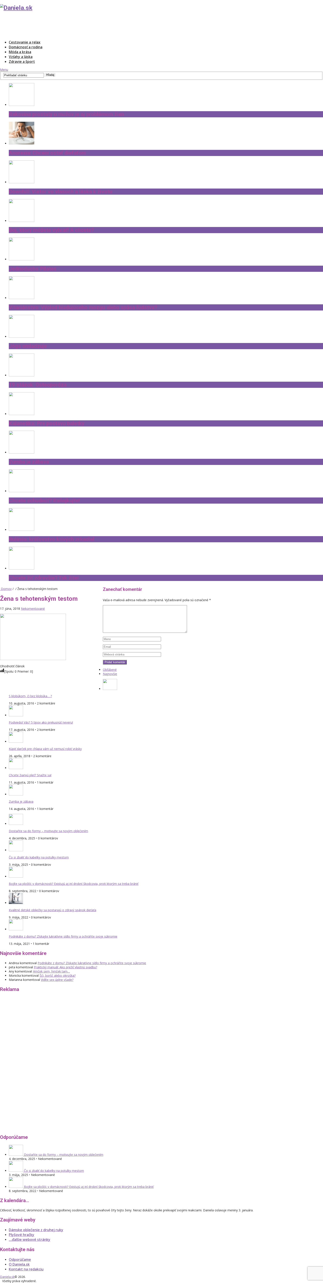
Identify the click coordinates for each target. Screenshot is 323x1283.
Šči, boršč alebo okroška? (58, 975)
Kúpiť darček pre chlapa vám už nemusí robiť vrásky (45, 749)
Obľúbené (110, 670)
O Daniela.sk (19, 1264)
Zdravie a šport (22, 61)
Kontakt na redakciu (26, 1269)
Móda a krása (20, 51)
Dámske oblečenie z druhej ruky (36, 1229)
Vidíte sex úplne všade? (57, 980)
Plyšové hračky (21, 1234)
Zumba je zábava (21, 801)
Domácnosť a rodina (25, 47)
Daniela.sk (7, 1277)
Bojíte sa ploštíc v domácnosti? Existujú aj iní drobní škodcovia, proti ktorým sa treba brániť (73, 884)
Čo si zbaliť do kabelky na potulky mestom (39, 857)
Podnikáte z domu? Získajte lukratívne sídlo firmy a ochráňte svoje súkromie (63, 936)
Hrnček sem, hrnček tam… (51, 971)
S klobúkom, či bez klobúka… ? (30, 696)
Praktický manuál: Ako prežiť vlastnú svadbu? (65, 967)
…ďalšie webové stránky (29, 1239)
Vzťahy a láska (21, 56)
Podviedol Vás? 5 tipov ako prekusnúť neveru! (41, 722)
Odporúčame (20, 1259)
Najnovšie (110, 674)
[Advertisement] (80, 25)
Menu (4, 69)
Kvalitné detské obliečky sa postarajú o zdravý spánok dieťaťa (52, 910)
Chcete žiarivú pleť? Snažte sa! (30, 775)
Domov (6, 589)
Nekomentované (33, 608)
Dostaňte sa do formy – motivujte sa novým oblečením (48, 831)
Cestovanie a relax (24, 42)
